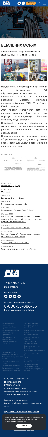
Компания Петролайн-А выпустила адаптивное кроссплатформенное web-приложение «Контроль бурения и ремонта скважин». (22, 219)
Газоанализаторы (8, 323)
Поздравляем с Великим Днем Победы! (17, 210)
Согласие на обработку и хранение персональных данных (22, 404)
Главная (20, 20)
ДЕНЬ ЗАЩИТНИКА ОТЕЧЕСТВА (15, 243)
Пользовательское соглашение (16, 400)
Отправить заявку (31, 3)
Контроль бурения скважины (34, 350)
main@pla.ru (11, 286)
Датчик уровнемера (31, 323)
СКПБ (26, 357)
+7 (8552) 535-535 (14, 282)
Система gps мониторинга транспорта (33, 361)
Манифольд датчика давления (31, 327)
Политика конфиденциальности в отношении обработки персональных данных (21, 392)
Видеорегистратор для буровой (32, 347)
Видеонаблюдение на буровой (31, 338)
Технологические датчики (11, 366)
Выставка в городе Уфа (10, 186)
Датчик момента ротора (10, 368)
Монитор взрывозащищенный (31, 334)
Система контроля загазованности (8, 338)
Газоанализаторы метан (10, 330)
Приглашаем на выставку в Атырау (15, 228)
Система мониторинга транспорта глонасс (31, 365)
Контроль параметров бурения (32, 354)
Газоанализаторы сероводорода (8, 334)
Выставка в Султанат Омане (12, 198)
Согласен (24, 426)
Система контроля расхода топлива (33, 369)
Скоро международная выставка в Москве (18, 249)
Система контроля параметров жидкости (9, 353)
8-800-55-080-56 (20, 306)
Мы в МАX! (5, 192)
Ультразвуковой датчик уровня (10, 362)
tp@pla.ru (30, 310)
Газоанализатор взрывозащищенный (9, 327)
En (40, 4)
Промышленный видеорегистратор (30, 342)
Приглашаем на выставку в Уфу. (14, 204)
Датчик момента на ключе (11, 370)
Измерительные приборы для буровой (12, 358)
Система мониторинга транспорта (9, 342)
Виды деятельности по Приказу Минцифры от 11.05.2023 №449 (21, 413)
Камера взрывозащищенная (34, 330)
